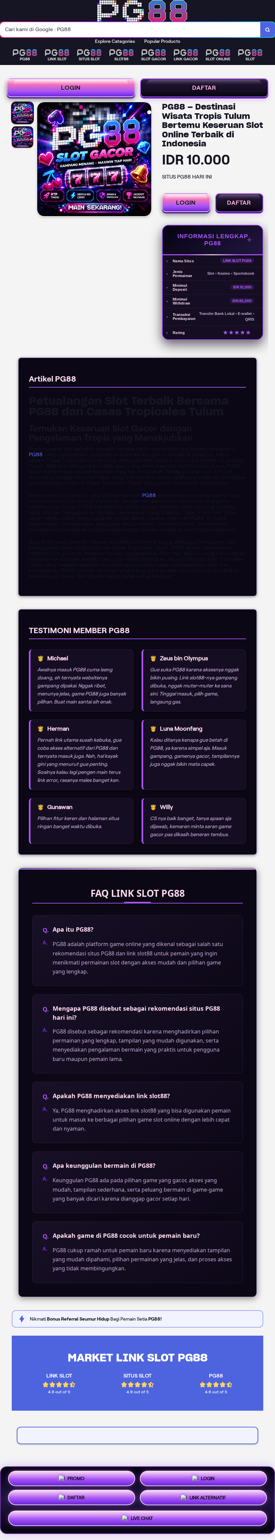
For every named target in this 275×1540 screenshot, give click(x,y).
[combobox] (130, 29)
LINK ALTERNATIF (207, 1500)
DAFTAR (204, 87)
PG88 (36, 454)
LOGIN (71, 87)
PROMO (76, 1478)
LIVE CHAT (142, 1520)
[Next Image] (146, 160)
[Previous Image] (42, 160)
